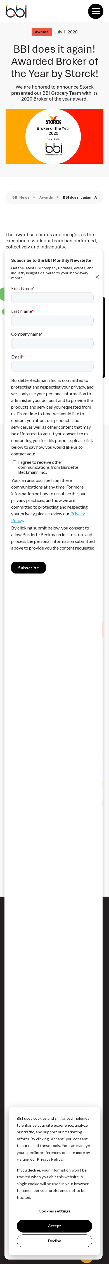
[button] (95, 11)
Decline (54, 1240)
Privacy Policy (49, 1159)
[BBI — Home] (16, 11)
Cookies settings (54, 1211)
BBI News (20, 197)
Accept (54, 1225)
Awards (46, 197)
